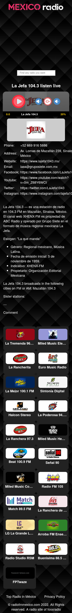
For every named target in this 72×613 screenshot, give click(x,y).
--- (5, 304)
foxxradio (54, 609)
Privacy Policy (54, 596)
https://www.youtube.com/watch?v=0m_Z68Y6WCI (44, 180)
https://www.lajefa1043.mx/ (40, 161)
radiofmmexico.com (25, 604)
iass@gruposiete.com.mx (39, 166)
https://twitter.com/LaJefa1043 (42, 187)
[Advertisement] (36, 40)
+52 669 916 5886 (33, 145)
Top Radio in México (21, 596)
